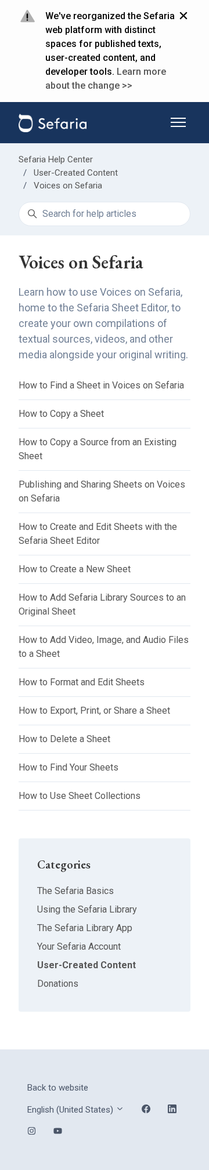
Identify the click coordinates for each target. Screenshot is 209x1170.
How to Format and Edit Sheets (82, 682)
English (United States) (71, 1109)
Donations (57, 983)
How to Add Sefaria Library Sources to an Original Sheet (102, 604)
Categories (64, 864)
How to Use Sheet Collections (79, 795)
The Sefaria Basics (75, 890)
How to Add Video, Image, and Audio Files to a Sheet (104, 646)
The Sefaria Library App (84, 927)
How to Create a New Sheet (75, 569)
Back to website (57, 1087)
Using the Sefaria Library (87, 909)
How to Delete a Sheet (64, 738)
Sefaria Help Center (56, 159)
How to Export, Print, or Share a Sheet (94, 710)
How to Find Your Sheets (68, 767)
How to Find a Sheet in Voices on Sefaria (101, 385)
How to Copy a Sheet (61, 413)
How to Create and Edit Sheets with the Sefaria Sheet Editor (98, 533)
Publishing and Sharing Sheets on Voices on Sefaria (102, 491)
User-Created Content (76, 173)
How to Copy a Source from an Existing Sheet (97, 449)
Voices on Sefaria (68, 185)
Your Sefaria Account (79, 946)
